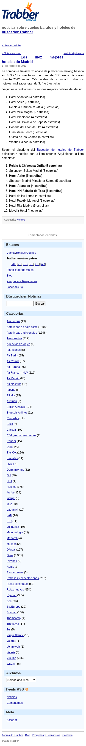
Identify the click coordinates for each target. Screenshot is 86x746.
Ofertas (11, 549)
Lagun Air (13, 509)
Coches (31, 252)
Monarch (12, 538)
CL (37, 264)
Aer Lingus (13, 321)
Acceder (12, 720)
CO (25, 264)
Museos (12, 544)
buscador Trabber (17, 32)
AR (43, 264)
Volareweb (13, 646)
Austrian (12, 401)
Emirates (12, 458)
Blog (9, 275)
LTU (9, 521)
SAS (9, 601)
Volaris (11, 652)
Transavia (13, 623)
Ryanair (12, 595)
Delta (10, 446)
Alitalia (11, 395)
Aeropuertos (14, 338)
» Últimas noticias (11, 45)
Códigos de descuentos (21, 435)
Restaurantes (15, 572)
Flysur (10, 464)
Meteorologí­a (15, 532)
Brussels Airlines (17, 412)
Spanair (12, 612)
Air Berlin (12, 355)
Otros (10, 555)
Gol (9, 475)
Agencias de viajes (18, 344)
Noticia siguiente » (74, 53)
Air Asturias (14, 349)
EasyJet (12, 452)
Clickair (11, 429)
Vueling (11, 658)
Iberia (10, 492)
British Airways (16, 407)
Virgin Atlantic (15, 635)
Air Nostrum (14, 384)
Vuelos (11, 252)
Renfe (10, 566)
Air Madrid (13, 378)
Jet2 (9, 504)
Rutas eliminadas (17, 583)
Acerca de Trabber (12, 735)
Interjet (11, 498)
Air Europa (13, 367)
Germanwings (15, 469)
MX (13, 264)
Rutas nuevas (15, 589)
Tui (9, 629)
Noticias (12, 697)
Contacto (67, 735)
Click (10, 424)
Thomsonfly (14, 618)
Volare (11, 641)
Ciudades (13, 418)
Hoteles (21, 219)
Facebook (13, 287)
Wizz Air (12, 663)
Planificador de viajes (20, 270)
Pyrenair (12, 561)
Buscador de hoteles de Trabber (60, 149)
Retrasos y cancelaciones (23, 578)
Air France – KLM (17, 372)
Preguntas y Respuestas (22, 281)
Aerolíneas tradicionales (22, 332)
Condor (11, 441)
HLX (9, 481)
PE (31, 264)
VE (19, 264)
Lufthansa (13, 526)
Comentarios (15, 702)
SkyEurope (13, 606)
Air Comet (13, 361)
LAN (9, 515)
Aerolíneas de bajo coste (22, 327)
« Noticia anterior (11, 53)
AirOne (11, 389)
